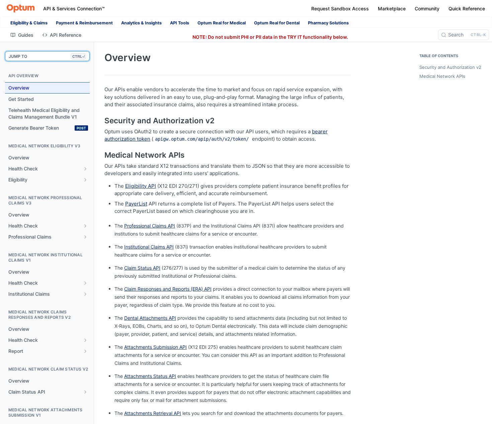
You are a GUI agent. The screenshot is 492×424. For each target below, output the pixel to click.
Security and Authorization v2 (450, 67)
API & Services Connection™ (74, 8)
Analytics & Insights (141, 22)
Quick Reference (466, 8)
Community (427, 8)
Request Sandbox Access (340, 8)
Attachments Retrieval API (152, 413)
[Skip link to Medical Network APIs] (100, 155)
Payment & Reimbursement (84, 22)
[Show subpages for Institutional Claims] (85, 294)
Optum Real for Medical (221, 22)
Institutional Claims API (149, 247)
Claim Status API (142, 268)
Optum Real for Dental (277, 22)
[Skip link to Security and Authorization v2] (100, 120)
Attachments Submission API (155, 347)
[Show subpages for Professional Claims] (85, 237)
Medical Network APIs (442, 76)
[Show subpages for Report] (85, 351)
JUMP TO (47, 56)
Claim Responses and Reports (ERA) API (168, 289)
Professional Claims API (149, 226)
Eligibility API (140, 186)
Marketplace (392, 8)
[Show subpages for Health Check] (85, 168)
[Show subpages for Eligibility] (85, 179)
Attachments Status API (150, 376)
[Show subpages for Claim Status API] (85, 392)
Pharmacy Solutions (328, 22)
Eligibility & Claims (29, 22)
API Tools (179, 22)
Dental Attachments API (150, 318)
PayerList (136, 203)
